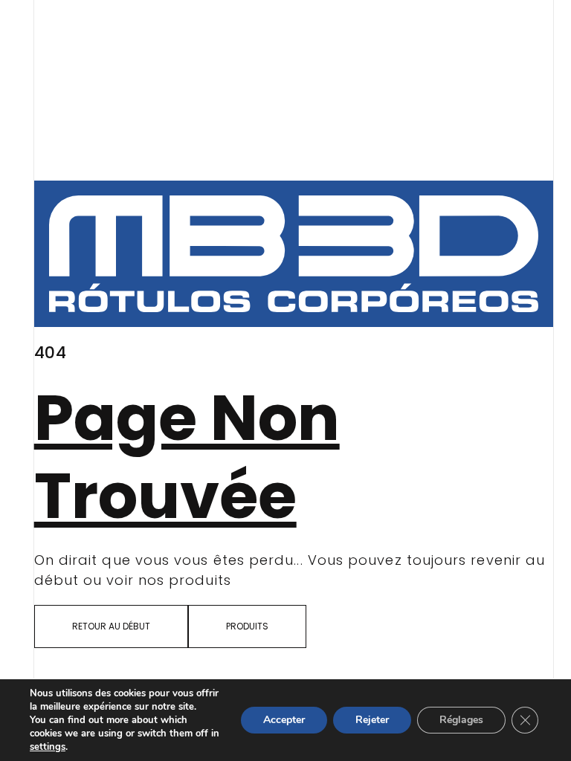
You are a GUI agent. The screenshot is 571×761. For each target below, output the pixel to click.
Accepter (284, 720)
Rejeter (372, 720)
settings (47, 747)
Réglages (461, 720)
